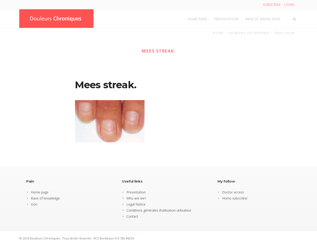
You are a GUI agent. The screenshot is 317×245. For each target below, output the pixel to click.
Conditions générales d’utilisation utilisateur (158, 210)
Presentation (226, 19)
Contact (132, 216)
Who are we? (136, 198)
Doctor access (233, 192)
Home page (197, 19)
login (289, 4)
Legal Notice (136, 204)
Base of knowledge (262, 19)
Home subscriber (235, 198)
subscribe (272, 4)
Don (34, 204)
